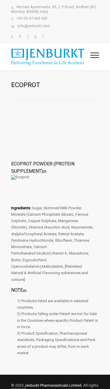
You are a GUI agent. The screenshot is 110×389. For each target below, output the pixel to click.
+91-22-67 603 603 (31, 18)
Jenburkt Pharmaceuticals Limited (53, 385)
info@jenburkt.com (34, 26)
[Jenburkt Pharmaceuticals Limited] (50, 57)
